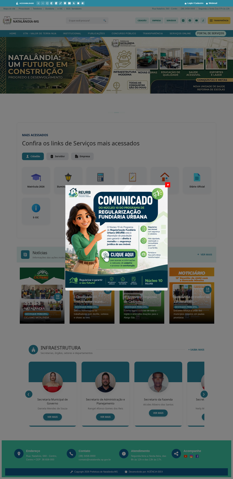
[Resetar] (47, 3)
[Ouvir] (83, 3)
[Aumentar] (38, 3)
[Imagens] (69, 3)
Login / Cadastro (195, 3)
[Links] (60, 3)
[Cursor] (74, 3)
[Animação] (78, 3)
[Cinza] (56, 3)
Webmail (213, 3)
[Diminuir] (43, 3)
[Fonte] (65, 3)
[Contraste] (52, 3)
